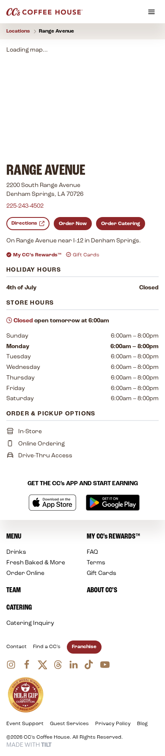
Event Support (25, 723)
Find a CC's (46, 646)
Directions (24, 223)
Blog (142, 723)
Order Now (73, 223)
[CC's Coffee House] (44, 11)
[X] (42, 664)
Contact (16, 646)
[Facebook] (26, 664)
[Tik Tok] (89, 664)
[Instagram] (11, 664)
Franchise (84, 646)
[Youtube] (105, 664)
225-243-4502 (25, 206)
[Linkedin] (73, 664)
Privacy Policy (113, 723)
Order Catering (120, 223)
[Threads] (58, 664)
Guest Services (69, 723)
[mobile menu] (151, 12)
